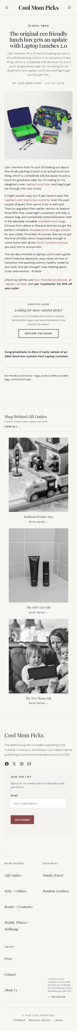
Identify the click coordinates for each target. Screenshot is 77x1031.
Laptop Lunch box (38, 184)
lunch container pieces (52, 243)
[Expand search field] (69, 7)
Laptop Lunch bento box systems (27, 200)
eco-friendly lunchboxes (50, 280)
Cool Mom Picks (38, 7)
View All (12, 426)
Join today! (22, 820)
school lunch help (21, 379)
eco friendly (10, 375)
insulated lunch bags (52, 221)
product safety (49, 375)
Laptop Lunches (16, 284)
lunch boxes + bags (29, 375)
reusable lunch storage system (49, 230)
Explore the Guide (42, 335)
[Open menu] (6, 7)
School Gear (38, 25)
